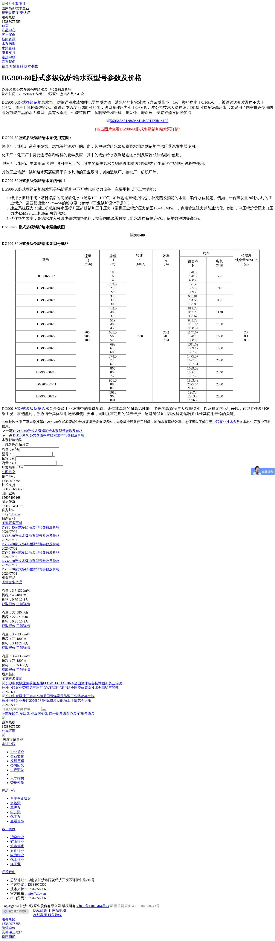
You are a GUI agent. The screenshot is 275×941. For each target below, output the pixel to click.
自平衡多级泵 (20, 798)
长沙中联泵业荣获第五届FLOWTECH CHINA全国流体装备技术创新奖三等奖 (60, 687)
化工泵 (15, 816)
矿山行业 (17, 841)
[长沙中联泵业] (14, 4)
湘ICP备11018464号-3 (92, 906)
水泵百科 (8, 48)
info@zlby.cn (11, 514)
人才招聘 (17, 778)
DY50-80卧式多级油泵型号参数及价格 (31, 544)
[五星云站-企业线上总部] (15, 911)
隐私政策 (40, 910)
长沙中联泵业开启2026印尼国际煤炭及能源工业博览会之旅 (46, 700)
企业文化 (17, 756)
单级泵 (15, 807)
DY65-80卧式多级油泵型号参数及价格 (31, 536)
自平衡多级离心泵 (62, 713)
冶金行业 (17, 837)
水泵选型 (8, 43)
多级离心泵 (39, 713)
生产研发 (17, 770)
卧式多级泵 (10, 713)
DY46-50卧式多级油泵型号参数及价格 (31, 561)
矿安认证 (23, 13)
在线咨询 (8, 730)
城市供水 (17, 846)
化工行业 (17, 859)
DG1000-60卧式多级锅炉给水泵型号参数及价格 (48, 435)
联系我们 (8, 62)
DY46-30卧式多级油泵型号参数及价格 (31, 569)
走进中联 (8, 57)
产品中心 (8, 30)
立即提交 (8, 472)
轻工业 (15, 864)
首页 (5, 25)
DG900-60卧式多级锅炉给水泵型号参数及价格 (48, 431)
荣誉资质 (17, 783)
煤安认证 (8, 13)
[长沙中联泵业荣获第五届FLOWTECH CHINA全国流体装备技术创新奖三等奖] (62, 683)
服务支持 (8, 53)
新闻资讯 (8, 39)
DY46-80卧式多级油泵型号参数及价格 (31, 552)
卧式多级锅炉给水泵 (35, 102)
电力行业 (17, 855)
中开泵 (15, 812)
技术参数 (31, 66)
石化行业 (17, 850)
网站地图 (59, 910)
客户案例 (8, 34)
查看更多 (17, 821)
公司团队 (17, 765)
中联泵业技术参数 (226, 422)
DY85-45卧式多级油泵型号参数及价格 (31, 527)
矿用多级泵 (86, 713)
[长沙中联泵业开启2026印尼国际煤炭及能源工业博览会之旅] (48, 696)
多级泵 (25, 713)
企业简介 (17, 752)
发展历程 (17, 761)
